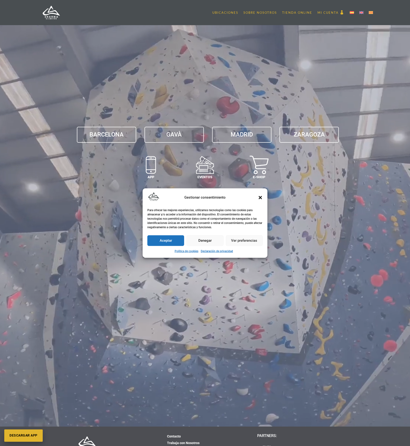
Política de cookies (186, 251)
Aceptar (166, 240)
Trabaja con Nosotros (183, 443)
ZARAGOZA (309, 134)
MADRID (242, 134)
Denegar (205, 240)
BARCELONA (106, 134)
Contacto (174, 436)
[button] (260, 197)
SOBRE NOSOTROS (260, 12)
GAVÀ (174, 134)
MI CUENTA (328, 12)
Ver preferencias (244, 240)
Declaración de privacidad (217, 251)
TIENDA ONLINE (297, 12)
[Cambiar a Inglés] (361, 12)
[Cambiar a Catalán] (371, 12)
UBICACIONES (225, 12)
